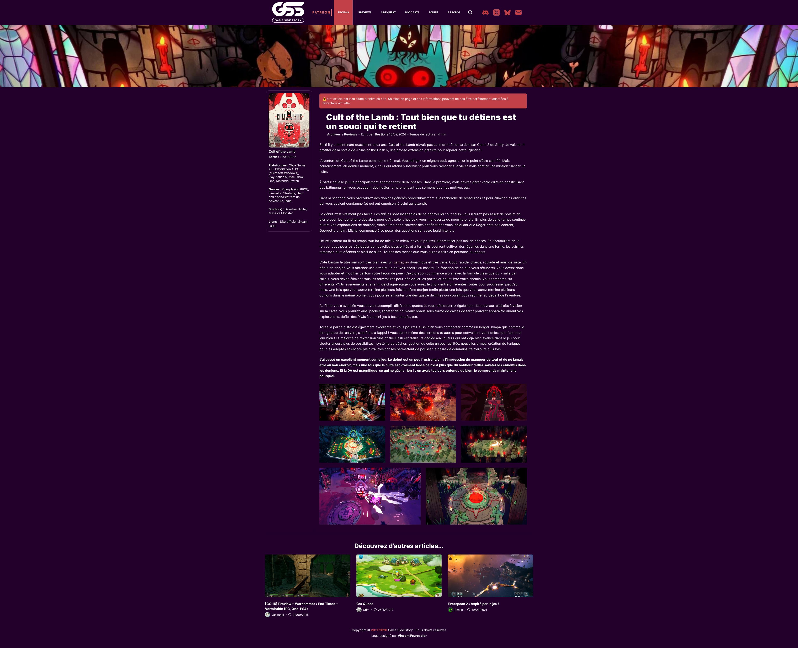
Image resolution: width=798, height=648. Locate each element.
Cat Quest (364, 604)
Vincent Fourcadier (412, 636)
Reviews (343, 12)
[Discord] (485, 12)
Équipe (433, 12)
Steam (303, 222)
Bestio (380, 134)
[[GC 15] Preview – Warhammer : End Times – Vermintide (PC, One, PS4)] (307, 576)
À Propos (453, 12)
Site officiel (288, 222)
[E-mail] (518, 12)
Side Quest (388, 12)
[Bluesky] (507, 12)
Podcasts (412, 12)
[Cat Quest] (399, 576)
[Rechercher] (470, 12)
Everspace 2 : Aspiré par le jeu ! (473, 604)
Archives (334, 134)
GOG (272, 226)
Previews (364, 12)
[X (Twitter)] (496, 12)
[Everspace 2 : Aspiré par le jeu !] (490, 576)
